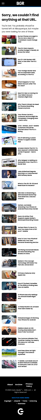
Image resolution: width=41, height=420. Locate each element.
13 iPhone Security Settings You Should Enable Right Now (27, 296)
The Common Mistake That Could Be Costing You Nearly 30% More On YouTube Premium (28, 341)
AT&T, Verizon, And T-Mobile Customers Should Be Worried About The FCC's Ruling (28, 128)
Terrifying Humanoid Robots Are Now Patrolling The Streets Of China (28, 252)
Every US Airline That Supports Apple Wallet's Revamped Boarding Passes (28, 218)
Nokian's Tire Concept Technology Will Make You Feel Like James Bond (27, 263)
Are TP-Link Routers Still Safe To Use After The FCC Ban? (27, 61)
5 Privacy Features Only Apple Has (26, 274)
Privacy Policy (29, 385)
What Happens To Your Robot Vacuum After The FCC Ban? (27, 84)
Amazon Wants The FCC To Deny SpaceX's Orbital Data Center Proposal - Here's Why (28, 151)
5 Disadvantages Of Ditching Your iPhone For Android (28, 319)
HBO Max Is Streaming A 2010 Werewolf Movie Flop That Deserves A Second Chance (27, 196)
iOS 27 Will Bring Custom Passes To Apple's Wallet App (27, 140)
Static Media (16, 390)
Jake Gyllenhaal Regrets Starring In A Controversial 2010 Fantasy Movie (28, 173)
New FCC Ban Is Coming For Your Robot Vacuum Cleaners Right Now (28, 95)
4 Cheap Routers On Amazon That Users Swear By (28, 308)
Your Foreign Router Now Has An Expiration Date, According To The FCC (27, 72)
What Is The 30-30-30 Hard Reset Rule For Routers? (28, 184)
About (10, 384)
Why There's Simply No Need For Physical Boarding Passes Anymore (28, 106)
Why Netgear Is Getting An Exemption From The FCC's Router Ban (27, 162)
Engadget (7, 401)
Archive (18, 384)
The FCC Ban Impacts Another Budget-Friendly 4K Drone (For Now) (28, 50)
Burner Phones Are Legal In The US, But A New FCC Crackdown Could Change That (28, 39)
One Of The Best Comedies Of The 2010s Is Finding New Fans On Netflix (28, 285)
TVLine (24, 401)
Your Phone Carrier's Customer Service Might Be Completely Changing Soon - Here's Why (28, 117)
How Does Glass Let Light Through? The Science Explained (27, 352)
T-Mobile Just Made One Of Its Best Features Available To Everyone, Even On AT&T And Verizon (28, 364)
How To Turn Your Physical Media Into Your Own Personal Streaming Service (28, 240)
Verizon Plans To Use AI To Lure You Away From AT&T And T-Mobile (27, 229)
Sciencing (33, 401)
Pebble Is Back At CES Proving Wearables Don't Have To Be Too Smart (27, 330)
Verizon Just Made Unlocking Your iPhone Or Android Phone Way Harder (28, 207)
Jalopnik (17, 401)
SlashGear (21, 404)
